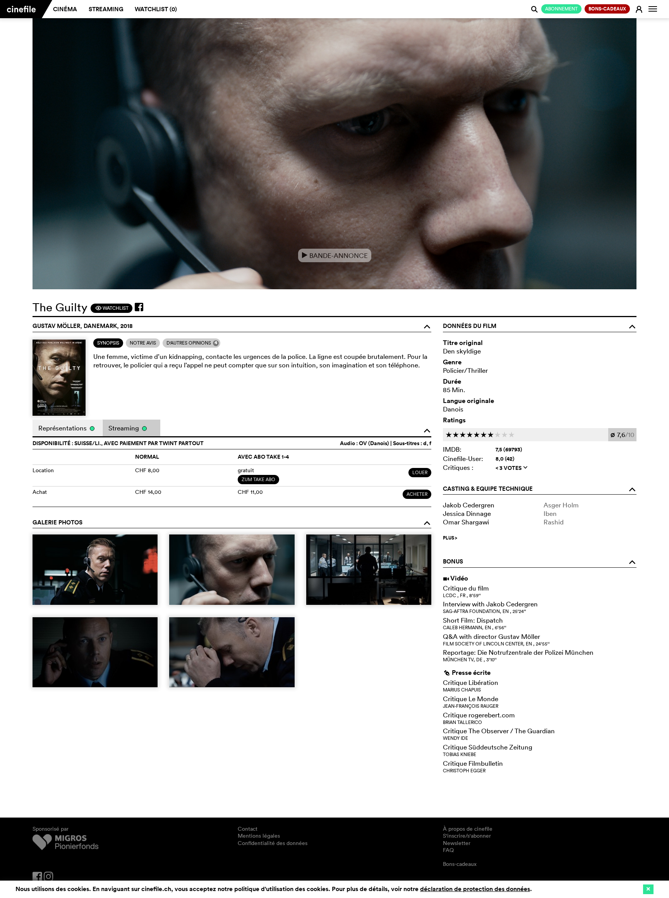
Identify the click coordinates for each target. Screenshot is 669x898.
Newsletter (456, 843)
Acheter (417, 494)
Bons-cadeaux (460, 863)
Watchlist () (156, 9)
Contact (247, 828)
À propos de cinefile (467, 828)
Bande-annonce (335, 255)
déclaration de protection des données (475, 889)
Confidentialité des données (272, 843)
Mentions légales (259, 835)
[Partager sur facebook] (139, 307)
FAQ (448, 850)
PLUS (450, 537)
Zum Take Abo (258, 479)
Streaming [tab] (124, 428)
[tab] (108, 343)
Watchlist (112, 308)
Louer (419, 472)
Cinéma (65, 9)
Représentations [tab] (63, 428)
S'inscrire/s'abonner (467, 835)
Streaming (106, 9)
